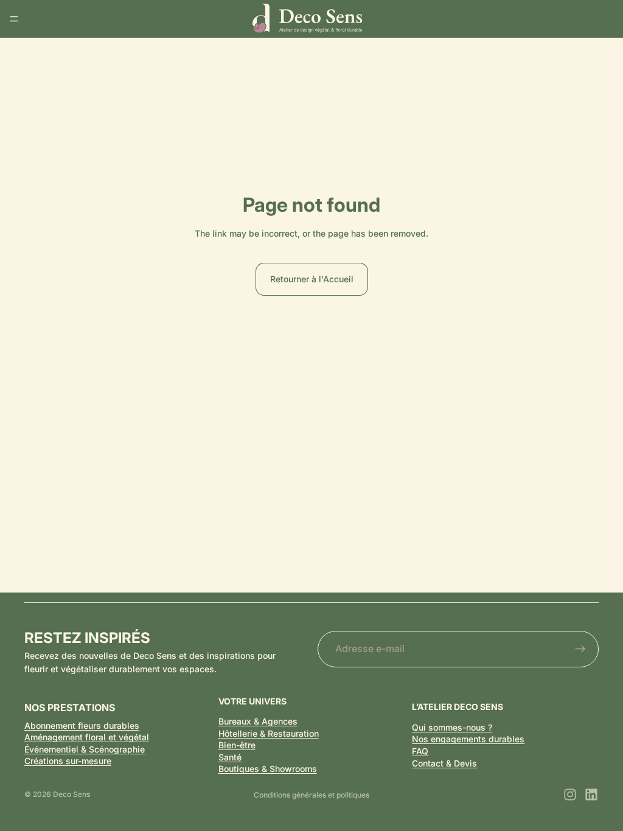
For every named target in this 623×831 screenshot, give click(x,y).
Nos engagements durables (468, 739)
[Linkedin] (591, 794)
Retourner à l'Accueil (311, 279)
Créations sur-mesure (67, 761)
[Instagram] (570, 794)
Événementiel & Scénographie (84, 749)
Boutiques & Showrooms (267, 768)
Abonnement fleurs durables (81, 725)
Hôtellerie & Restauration (268, 733)
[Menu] (14, 19)
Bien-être (237, 745)
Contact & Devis (444, 763)
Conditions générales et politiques (311, 794)
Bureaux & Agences (258, 721)
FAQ (420, 751)
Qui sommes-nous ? (452, 727)
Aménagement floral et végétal (86, 737)
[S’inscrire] (580, 649)
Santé (230, 757)
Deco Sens (71, 794)
